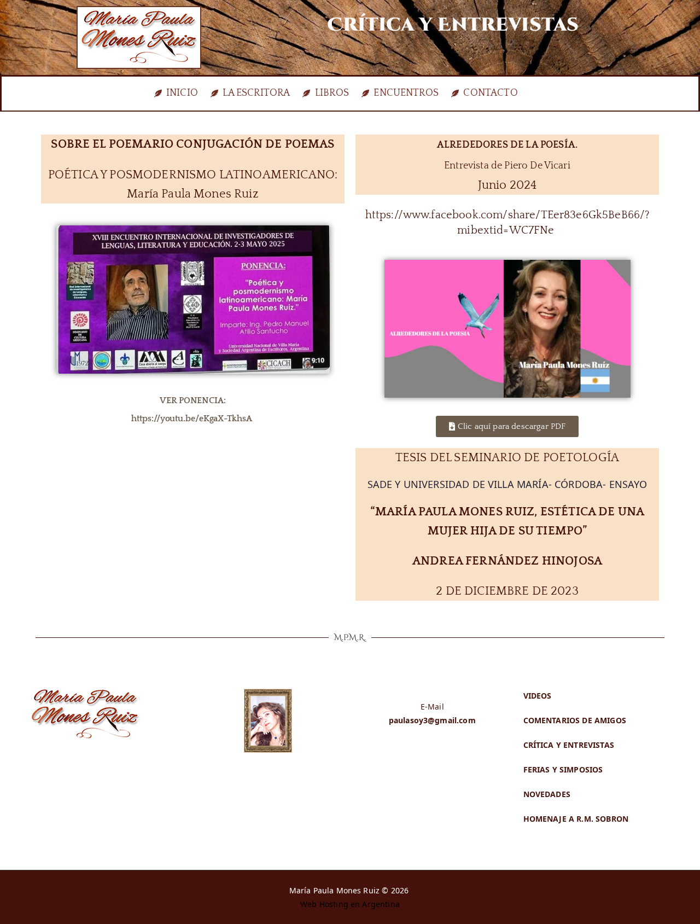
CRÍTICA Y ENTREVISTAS (568, 745)
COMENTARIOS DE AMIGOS (574, 720)
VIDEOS (537, 695)
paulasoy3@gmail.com (432, 720)
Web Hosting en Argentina (350, 904)
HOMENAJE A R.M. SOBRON (576, 818)
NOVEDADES (546, 794)
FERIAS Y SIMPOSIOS (563, 769)
